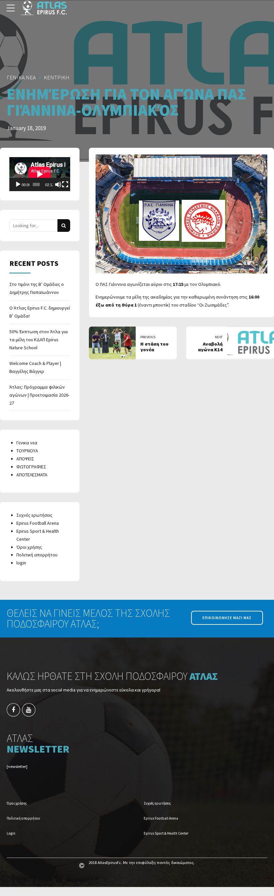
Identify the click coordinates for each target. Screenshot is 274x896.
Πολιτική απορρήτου (36, 555)
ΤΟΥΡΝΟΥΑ (27, 451)
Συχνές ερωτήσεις (34, 515)
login (21, 563)
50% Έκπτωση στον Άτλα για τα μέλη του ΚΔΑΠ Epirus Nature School (38, 340)
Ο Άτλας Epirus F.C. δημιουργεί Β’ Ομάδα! (39, 312)
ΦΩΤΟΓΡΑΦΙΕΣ (31, 467)
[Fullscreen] (65, 184)
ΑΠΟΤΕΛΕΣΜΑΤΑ (31, 475)
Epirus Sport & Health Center (166, 833)
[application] (39, 174)
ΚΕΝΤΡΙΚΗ (57, 77)
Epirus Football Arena (37, 523)
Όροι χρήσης (29, 547)
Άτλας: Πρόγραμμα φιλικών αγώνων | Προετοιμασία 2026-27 (39, 395)
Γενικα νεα (26, 443)
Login (11, 833)
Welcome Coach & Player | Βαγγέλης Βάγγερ (35, 367)
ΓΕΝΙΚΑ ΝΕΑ (21, 77)
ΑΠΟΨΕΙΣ (25, 459)
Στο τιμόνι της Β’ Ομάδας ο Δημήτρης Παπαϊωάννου (36, 288)
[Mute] (58, 184)
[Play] (18, 184)
